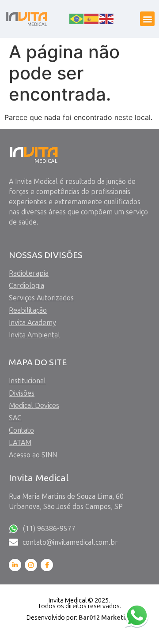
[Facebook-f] (47, 565)
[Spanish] (91, 18)
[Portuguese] (76, 18)
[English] (106, 18)
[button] (147, 18)
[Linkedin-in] (15, 565)
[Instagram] (31, 565)
